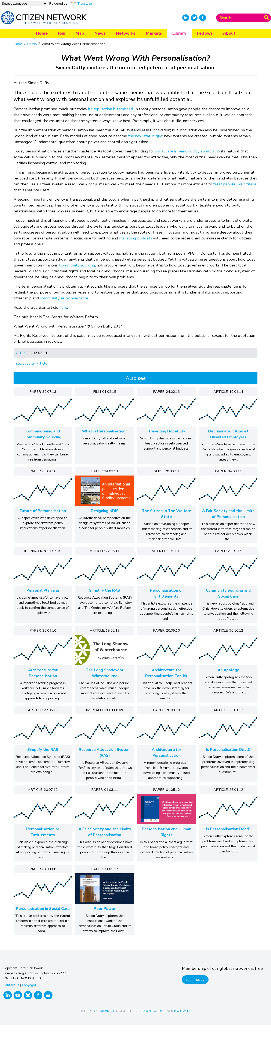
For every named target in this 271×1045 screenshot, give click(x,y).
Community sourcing (77, 265)
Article (23, 353)
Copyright (29, 985)
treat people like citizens (234, 184)
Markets (154, 33)
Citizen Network (150, 1011)
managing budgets (135, 238)
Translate (84, 3)
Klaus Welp (182, 1011)
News (100, 33)
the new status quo (145, 136)
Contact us (11, 985)
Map (79, 33)
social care (25, 363)
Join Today (195, 979)
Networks (126, 33)
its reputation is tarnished (110, 108)
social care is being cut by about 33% (187, 151)
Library (179, 33)
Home (42, 33)
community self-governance (64, 298)
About (229, 33)
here (63, 307)
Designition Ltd (103, 1011)
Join (61, 33)
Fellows (205, 33)
